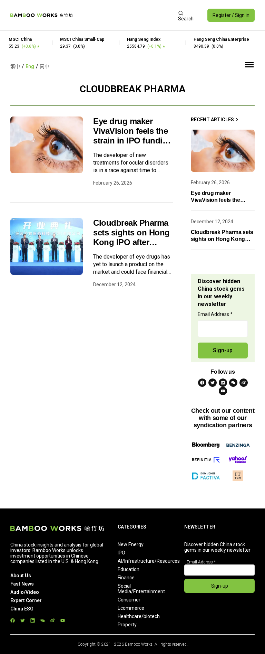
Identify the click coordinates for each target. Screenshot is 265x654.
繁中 (15, 66)
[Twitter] (212, 383)
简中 (44, 66)
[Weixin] (233, 383)
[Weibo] (243, 383)
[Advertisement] (125, 15)
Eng (30, 66)
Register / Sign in (231, 15)
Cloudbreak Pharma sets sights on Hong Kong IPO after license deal (131, 232)
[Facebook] (202, 383)
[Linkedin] (223, 383)
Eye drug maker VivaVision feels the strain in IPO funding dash (133, 131)
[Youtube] (223, 391)
